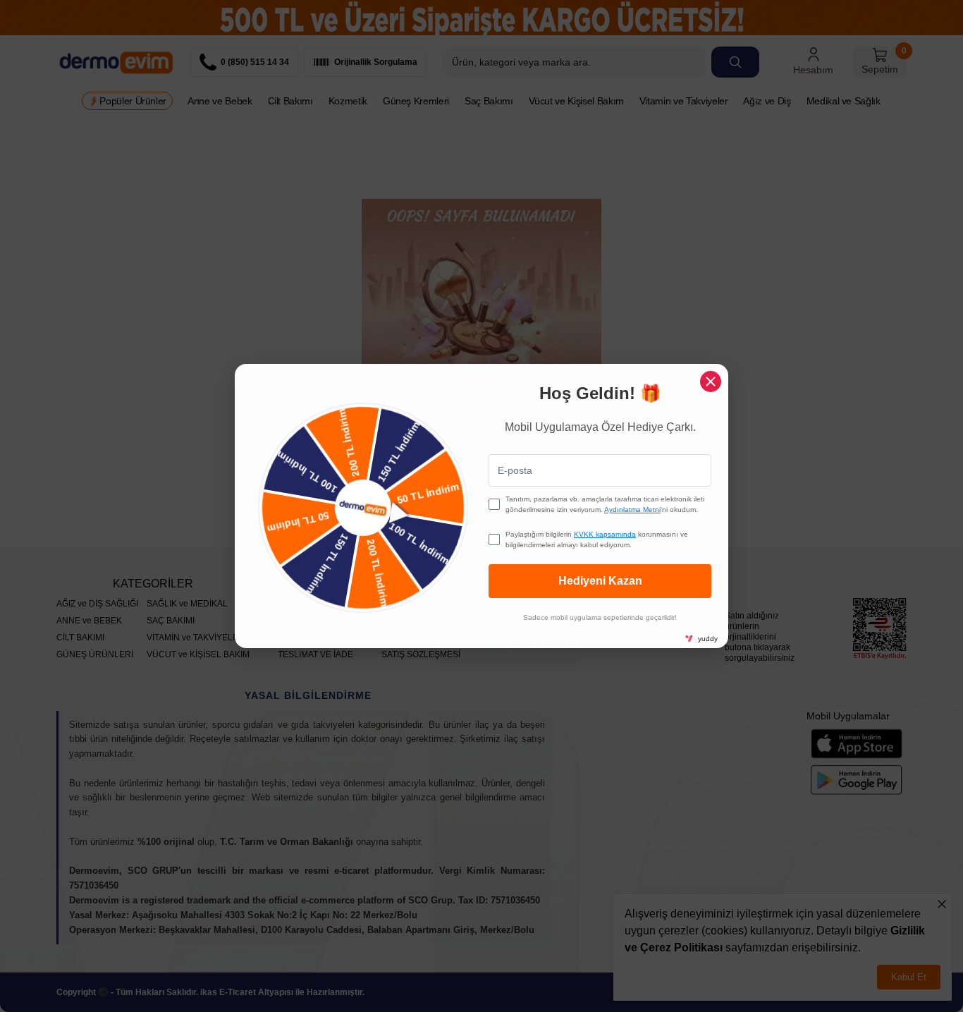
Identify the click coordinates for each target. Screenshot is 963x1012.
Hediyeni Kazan (600, 581)
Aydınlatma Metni (632, 509)
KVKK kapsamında (605, 534)
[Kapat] (710, 381)
